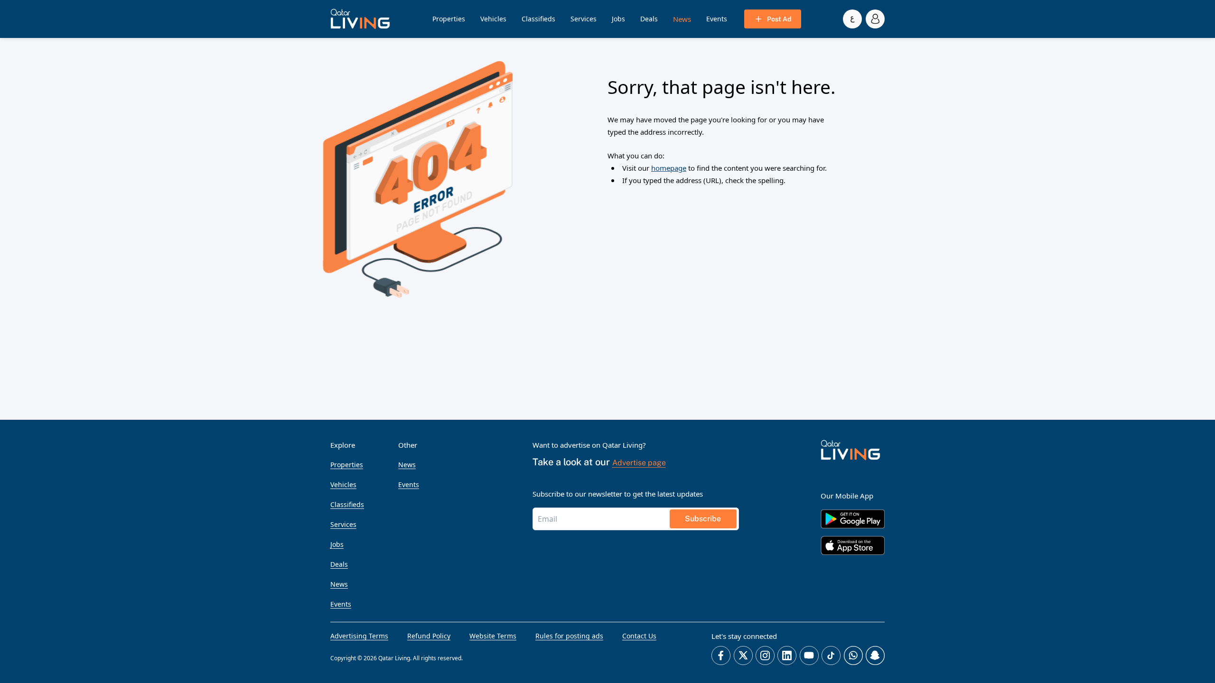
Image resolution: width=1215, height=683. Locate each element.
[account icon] (875, 18)
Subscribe (703, 518)
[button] (360, 19)
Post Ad (779, 19)
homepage (668, 168)
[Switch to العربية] (852, 18)
